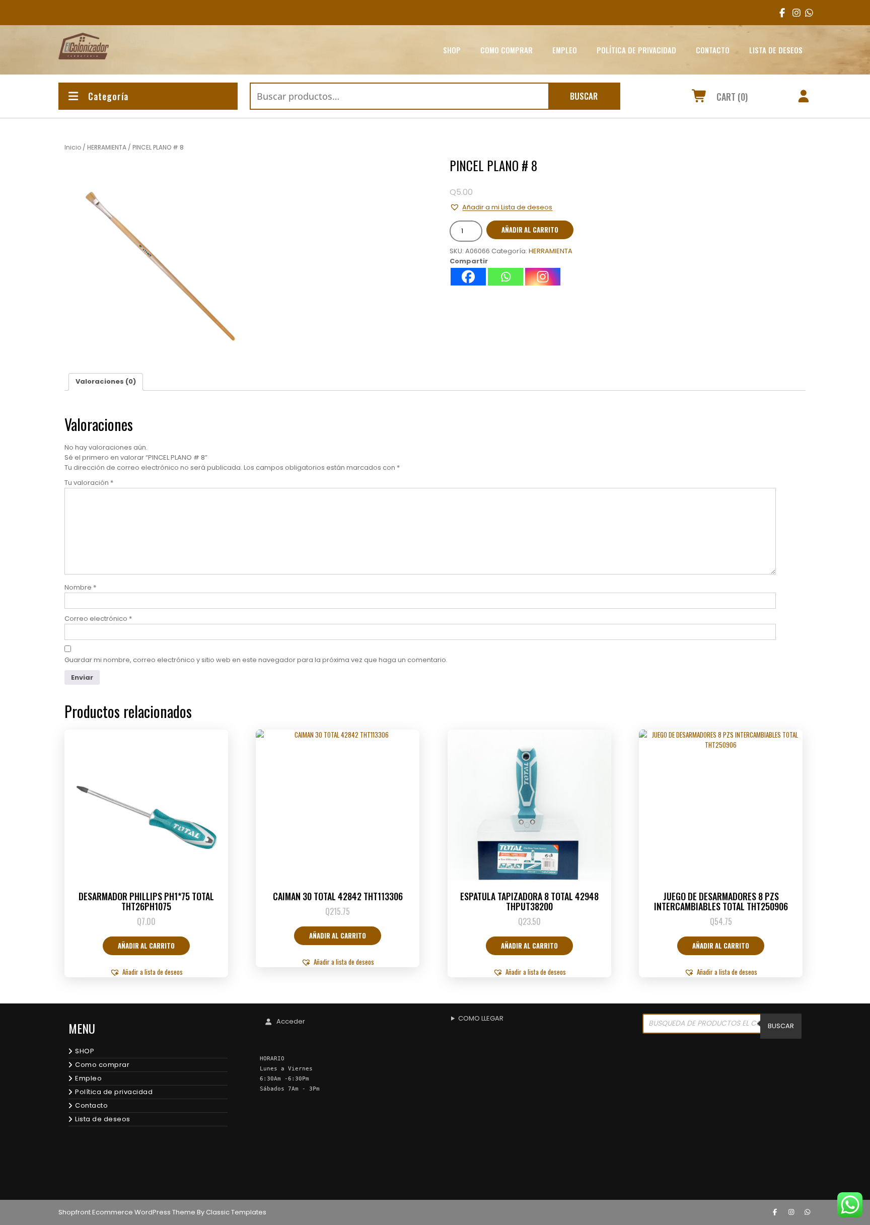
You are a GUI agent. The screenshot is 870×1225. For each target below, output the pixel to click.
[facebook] (780, 12)
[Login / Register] (804, 98)
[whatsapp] (808, 1212)
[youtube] (806, 12)
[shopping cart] (699, 98)
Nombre (80, 587)
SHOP (452, 49)
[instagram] (793, 12)
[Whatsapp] (505, 276)
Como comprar (506, 49)
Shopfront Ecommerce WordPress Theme (126, 1212)
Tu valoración (88, 482)
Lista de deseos (776, 49)
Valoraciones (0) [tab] (106, 381)
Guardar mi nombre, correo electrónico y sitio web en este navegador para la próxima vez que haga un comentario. (256, 660)
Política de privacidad (636, 49)
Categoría (108, 96)
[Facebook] (468, 276)
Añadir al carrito (529, 230)
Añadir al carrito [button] (146, 946)
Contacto (713, 49)
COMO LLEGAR (480, 1018)
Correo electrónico (98, 618)
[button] (501, 207)
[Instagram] (542, 276)
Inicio (72, 147)
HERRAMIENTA (106, 147)
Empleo (564, 49)
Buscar (584, 96)
